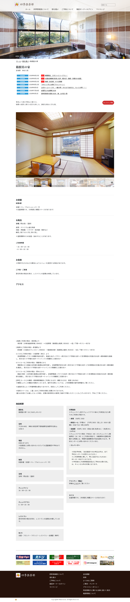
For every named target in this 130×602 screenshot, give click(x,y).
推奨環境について (89, 593)
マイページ (100, 9)
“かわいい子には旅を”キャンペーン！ (53, 84)
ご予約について (67, 9)
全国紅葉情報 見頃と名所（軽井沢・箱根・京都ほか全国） (63, 78)
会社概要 (86, 574)
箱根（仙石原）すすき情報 (53, 81)
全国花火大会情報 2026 (48, 90)
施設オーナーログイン (84, 9)
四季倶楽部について (41, 9)
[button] (18, 144)
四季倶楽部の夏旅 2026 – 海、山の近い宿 (54, 93)
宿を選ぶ (55, 9)
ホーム (27, 9)
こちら (76, 483)
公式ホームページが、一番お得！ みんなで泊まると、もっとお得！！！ (64, 87)
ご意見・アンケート (90, 584)
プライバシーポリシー (91, 587)
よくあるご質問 (88, 580)
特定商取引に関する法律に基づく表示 (96, 590)
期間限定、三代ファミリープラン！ (56, 75)
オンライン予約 (108, 103)
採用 (84, 577)
